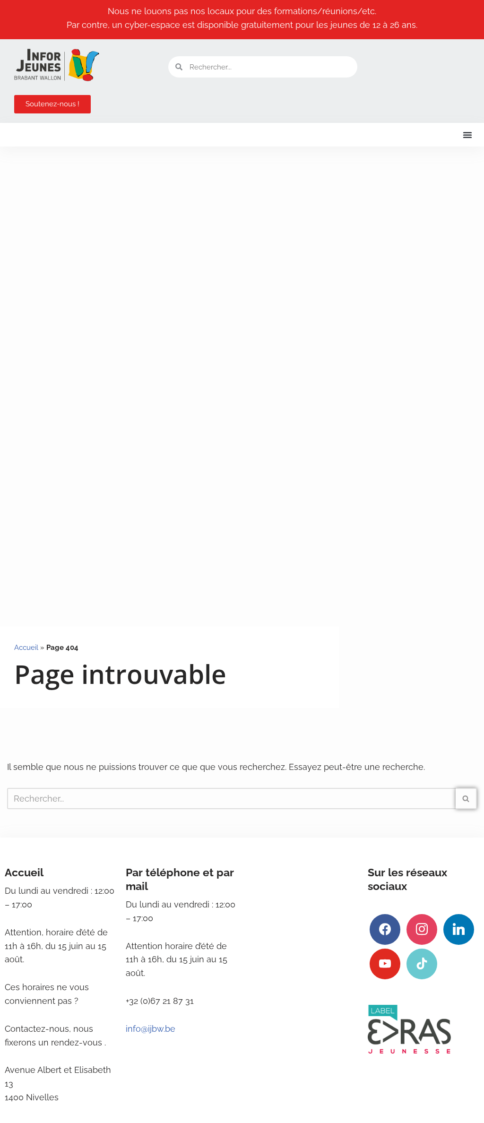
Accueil (26, 647)
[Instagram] (421, 928)
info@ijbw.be (150, 1029)
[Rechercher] (466, 798)
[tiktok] (421, 963)
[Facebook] (385, 928)
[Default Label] (458, 928)
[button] (467, 135)
